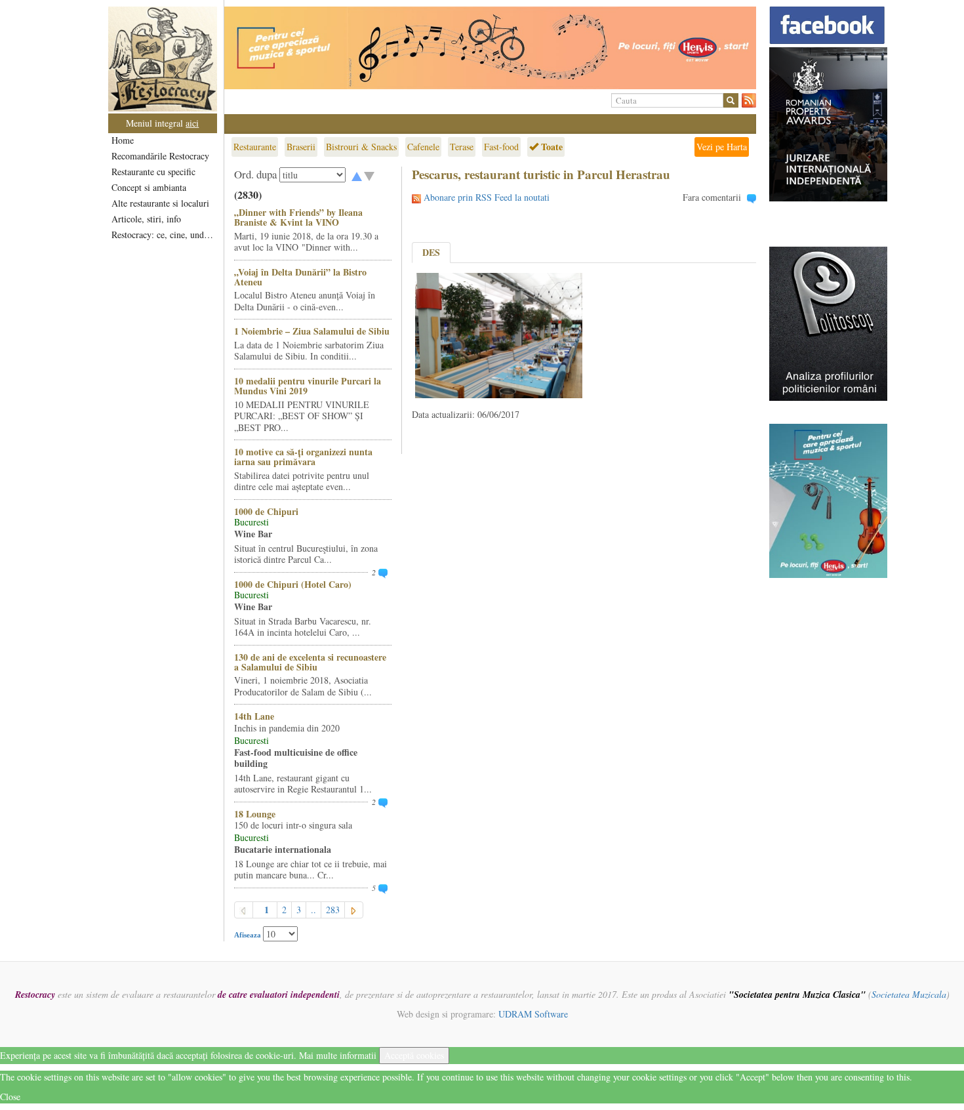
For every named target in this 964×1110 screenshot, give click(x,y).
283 (333, 909)
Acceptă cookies (414, 1055)
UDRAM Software (533, 1014)
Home (122, 140)
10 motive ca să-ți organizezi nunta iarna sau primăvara (303, 456)
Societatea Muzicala (909, 994)
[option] (490, 48)
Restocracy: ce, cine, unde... (163, 234)
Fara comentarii (712, 197)
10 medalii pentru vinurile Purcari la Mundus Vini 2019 (307, 386)
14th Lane (254, 716)
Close (10, 1096)
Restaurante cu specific (153, 171)
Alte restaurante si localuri (160, 203)
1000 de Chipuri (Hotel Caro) (292, 584)
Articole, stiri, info (146, 219)
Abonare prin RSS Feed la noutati (487, 197)
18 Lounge (254, 814)
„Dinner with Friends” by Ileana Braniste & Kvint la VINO (298, 217)
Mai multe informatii (337, 1055)
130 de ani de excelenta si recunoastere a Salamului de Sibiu (310, 662)
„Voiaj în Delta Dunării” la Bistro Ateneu (300, 277)
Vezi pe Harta (721, 146)
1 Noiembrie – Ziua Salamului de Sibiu (312, 331)
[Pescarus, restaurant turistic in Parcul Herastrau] (499, 334)
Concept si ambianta (148, 187)
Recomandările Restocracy (160, 156)
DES (431, 252)
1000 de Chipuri (266, 511)
